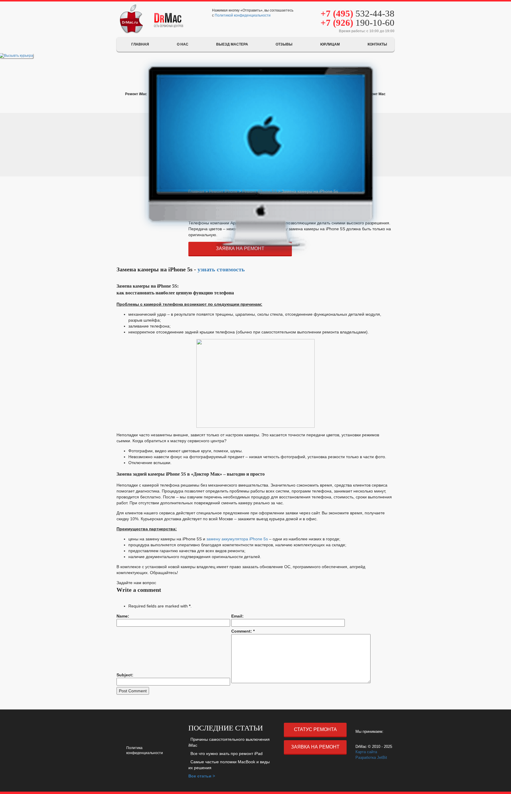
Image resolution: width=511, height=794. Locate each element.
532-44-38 (357, 13)
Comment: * (243, 631)
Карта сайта (366, 752)
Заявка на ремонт (315, 746)
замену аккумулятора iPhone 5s (237, 539)
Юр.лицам (330, 44)
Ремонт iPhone (223, 191)
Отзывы (284, 44)
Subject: (125, 675)
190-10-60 (357, 22)
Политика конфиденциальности (144, 750)
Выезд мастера (232, 44)
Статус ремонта (315, 729)
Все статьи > (201, 776)
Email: (237, 616)
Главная (140, 44)
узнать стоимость (221, 269)
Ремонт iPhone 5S (259, 191)
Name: (123, 616)
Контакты (377, 44)
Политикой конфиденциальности (243, 15)
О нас (182, 44)
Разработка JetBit (371, 757)
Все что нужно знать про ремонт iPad (226, 753)
